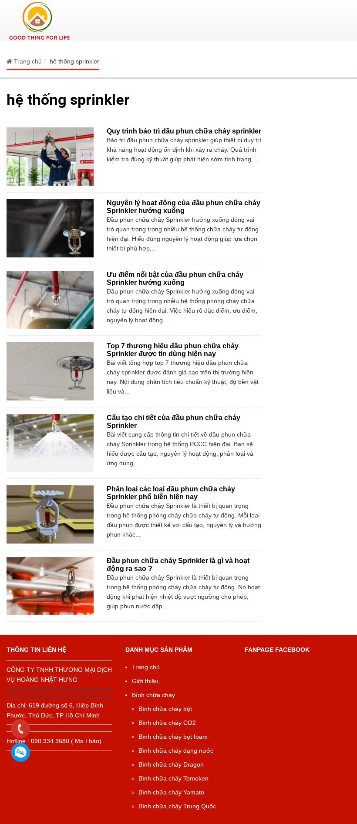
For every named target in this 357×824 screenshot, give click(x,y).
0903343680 (20, 752)
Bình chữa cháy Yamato (171, 792)
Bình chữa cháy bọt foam (173, 736)
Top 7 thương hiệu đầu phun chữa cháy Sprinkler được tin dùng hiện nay (173, 349)
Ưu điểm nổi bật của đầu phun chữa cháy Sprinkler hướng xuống (175, 278)
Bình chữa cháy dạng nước (175, 750)
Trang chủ (146, 667)
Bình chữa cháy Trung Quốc (177, 806)
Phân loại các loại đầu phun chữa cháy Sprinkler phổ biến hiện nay (171, 492)
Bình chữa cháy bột (165, 708)
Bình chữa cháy (153, 694)
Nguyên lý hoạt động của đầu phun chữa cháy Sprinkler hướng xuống (183, 206)
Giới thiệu (145, 680)
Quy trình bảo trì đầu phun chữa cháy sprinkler (184, 131)
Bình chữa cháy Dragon (171, 764)
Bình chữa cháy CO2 (167, 722)
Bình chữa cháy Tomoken (173, 778)
